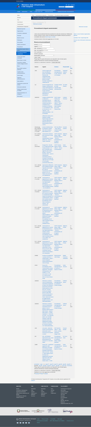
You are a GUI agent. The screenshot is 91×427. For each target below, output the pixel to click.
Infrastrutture (33, 388)
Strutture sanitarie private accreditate (22, 90)
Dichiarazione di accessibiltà (42, 420)
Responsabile (37, 55)
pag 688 (58, 365)
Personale (19, 35)
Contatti (73, 4)
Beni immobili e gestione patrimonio (21, 69)
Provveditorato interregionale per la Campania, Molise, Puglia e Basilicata (58, 339)
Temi (31, 11)
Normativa (63, 396)
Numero (36, 44)
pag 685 (45, 365)
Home (18, 11)
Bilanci (18, 66)
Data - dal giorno (37, 48)
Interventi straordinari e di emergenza (22, 93)
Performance (19, 40)
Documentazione (64, 397)
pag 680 (60, 364)
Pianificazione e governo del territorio (22, 84)
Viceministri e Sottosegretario (21, 390)
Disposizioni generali (21, 28)
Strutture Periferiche (20, 397)
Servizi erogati (20, 75)
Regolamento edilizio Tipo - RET (67, 403)
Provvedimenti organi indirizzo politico (23, 50)
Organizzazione (20, 31)
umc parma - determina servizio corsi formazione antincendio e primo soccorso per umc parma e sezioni (47, 331)
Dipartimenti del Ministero (21, 391)
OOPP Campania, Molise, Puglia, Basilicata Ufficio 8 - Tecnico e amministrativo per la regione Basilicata (58, 138)
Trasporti (32, 391)
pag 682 (69, 364)
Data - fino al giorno (38, 50)
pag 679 (56, 364)
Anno (35, 52)
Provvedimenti (50, 15)
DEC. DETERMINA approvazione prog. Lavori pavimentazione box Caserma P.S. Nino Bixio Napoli (47, 339)
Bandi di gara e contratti (50, 36)
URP (69, 4)
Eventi (52, 391)
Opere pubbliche (20, 81)
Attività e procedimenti (21, 44)
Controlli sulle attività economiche (21, 57)
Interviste (52, 390)
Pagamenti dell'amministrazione (21, 78)
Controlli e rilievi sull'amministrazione (21, 72)
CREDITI (33, 380)
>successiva (69, 365)
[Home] (18, 6)
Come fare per (38, 11)
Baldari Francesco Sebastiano (65, 257)
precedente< (37, 364)
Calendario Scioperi (64, 391)
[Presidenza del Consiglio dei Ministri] (23, 410)
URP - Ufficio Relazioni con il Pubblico (57, 420)
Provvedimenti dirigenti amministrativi (22, 53)
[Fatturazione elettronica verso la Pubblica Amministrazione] (68, 410)
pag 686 (49, 365)
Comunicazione (49, 11)
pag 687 (53, 365)
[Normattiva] (53, 410)
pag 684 (40, 365)
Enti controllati (20, 42)
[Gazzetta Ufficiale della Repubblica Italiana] (38, 410)
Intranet (38, 422)
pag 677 (47, 364)
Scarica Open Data (56, 62)
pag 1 (41, 364)
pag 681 (65, 364)
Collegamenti (64, 386)
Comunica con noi (70, 420)
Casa (32, 390)
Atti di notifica (63, 390)
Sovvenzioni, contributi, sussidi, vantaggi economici (22, 63)
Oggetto (36, 46)
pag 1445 (64, 365)
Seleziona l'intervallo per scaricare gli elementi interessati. (46, 60)
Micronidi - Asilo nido (65, 400)
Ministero (24, 11)
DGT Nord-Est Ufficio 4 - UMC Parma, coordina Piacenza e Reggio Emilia (57, 331)
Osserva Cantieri (64, 393)
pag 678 (52, 364)
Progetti (62, 399)
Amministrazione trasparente (41, 15)
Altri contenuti (19, 96)
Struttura (36, 53)
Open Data (63, 394)
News (52, 388)
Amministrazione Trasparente (66, 11)
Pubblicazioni (53, 393)
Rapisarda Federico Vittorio (65, 72)
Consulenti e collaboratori (22, 33)
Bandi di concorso (20, 37)
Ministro (17, 388)
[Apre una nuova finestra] (36, 373)
